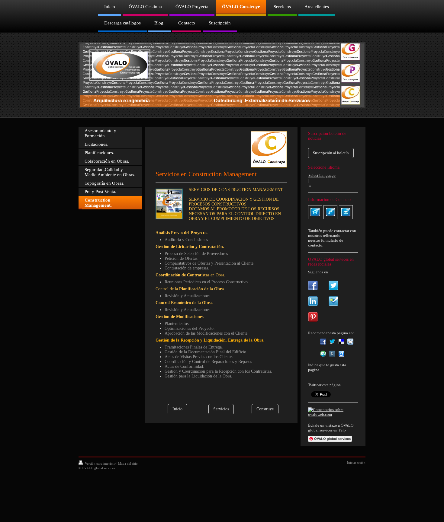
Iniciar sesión (356, 462)
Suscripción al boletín (331, 153)
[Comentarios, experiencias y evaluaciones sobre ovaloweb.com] (333, 412)
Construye (265, 409)
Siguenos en (318, 272)
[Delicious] (341, 342)
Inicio (177, 409)
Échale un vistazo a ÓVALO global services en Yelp (330, 427)
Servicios (221, 409)
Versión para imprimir (100, 463)
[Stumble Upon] (323, 354)
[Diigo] (341, 354)
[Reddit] (350, 342)
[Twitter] (332, 342)
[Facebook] (323, 342)
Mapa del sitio (128, 463)
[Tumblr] (332, 354)
